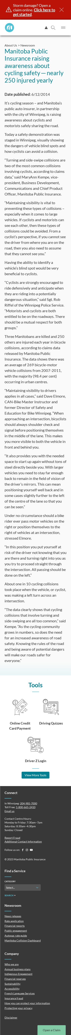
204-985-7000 (28, 803)
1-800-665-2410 (25, 807)
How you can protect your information (27, 1003)
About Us (11, 45)
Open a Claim (51, 1030)
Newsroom (27, 45)
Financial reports (15, 925)
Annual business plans (17, 969)
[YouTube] (31, 849)
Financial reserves (15, 978)
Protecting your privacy (18, 1008)
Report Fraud (12, 837)
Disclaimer (11, 1017)
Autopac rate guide (16, 935)
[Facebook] (23, 849)
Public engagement (16, 930)
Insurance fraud (14, 998)
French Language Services (20, 993)
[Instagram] (27, 849)
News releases (13, 916)
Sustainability (12, 983)
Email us (9, 811)
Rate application (14, 921)
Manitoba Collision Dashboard (23, 940)
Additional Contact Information (23, 841)
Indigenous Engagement (18, 974)
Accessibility (12, 988)
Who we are (12, 964)
